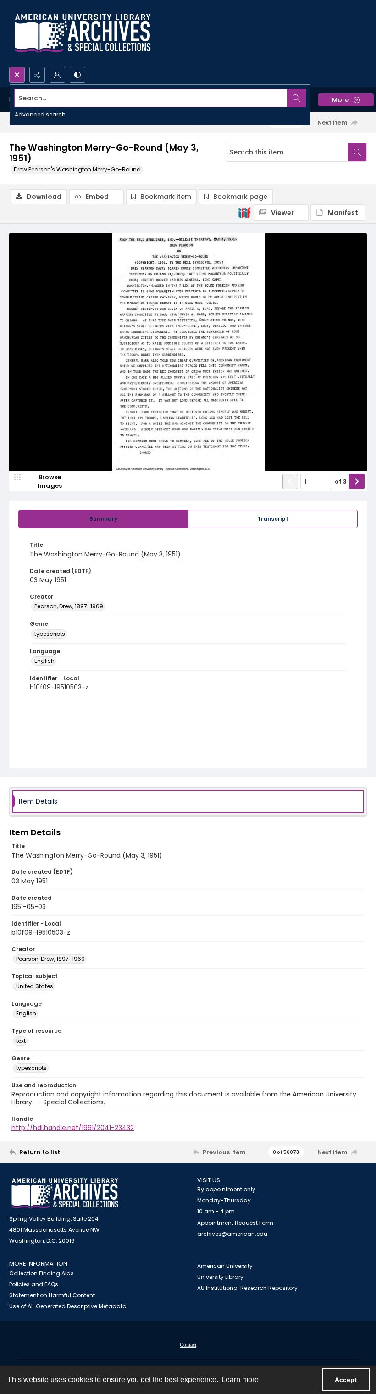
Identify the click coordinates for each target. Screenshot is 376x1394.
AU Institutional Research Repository (247, 1288)
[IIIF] (244, 212)
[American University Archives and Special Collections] (65, 1193)
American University (225, 1266)
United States (34, 986)
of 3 (341, 481)
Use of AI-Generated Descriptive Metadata (68, 1306)
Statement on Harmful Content (52, 1295)
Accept (346, 1379)
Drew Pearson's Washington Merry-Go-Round (77, 169)
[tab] (103, 519)
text (21, 1041)
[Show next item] (357, 481)
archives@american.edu (232, 1234)
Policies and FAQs (33, 1284)
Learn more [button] (240, 1379)
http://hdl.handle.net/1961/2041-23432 (72, 1127)
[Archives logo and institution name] (82, 33)
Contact (188, 1345)
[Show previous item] (290, 481)
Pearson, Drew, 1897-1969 (68, 606)
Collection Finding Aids (41, 1273)
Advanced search (40, 114)
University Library (220, 1277)
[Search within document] (357, 152)
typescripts (49, 634)
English (44, 661)
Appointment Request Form (235, 1223)
